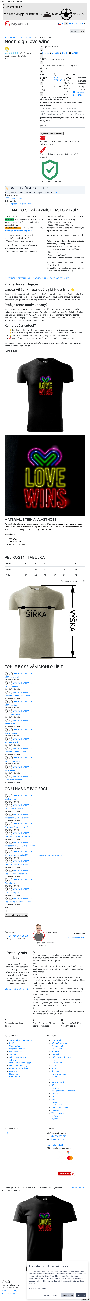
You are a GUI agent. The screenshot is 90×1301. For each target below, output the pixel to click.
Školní (54, 1102)
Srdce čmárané (11, 742)
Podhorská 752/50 (55, 1145)
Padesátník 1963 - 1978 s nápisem (20, 846)
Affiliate (12, 1060)
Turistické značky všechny (16, 864)
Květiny (54, 1077)
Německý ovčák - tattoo (15, 751)
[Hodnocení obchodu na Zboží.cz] (66, 1173)
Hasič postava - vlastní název (18, 902)
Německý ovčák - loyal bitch (17, 695)
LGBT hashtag (11, 705)
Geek (53, 1065)
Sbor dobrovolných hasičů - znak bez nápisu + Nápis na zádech (33, 855)
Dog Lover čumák (12, 714)
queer (12, 198)
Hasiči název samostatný (16, 874)
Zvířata (54, 1116)
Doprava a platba (17, 1049)
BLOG (11, 1043)
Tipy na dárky (57, 1040)
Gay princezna (11, 733)
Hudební (55, 1071)
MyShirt (54, 1119)
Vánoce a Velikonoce (60, 1107)
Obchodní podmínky (18, 1065)
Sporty (54, 1099)
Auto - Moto (56, 1049)
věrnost (19, 198)
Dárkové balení (16, 1051)
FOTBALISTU (78, 14)
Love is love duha (12, 761)
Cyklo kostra (10, 883)
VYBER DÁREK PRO (12, 7)
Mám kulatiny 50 (12, 892)
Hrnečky (55, 1051)
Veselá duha (10, 723)
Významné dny (58, 1113)
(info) (55, 192)
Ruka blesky (10, 770)
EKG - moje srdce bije (61, 1057)
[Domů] (6, 37)
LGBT (7, 198)
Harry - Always (11, 686)
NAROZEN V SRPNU (33, 14)
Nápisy (54, 1085)
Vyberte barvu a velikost (52, 134)
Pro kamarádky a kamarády (63, 1091)
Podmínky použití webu (19, 1068)
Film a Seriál (56, 1063)
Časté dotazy (15, 1046)
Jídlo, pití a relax (58, 1074)
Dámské (55, 53)
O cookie (13, 1071)
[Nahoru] (0, 1296)
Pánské (45, 53)
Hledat (74, 31)
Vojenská (55, 1110)
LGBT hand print (12, 677)
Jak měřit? (14, 1054)
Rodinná (55, 1093)
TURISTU (55, 14)
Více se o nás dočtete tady (17, 989)
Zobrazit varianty (9, 1290)
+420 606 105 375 (58, 1136)
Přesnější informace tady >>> (18, 230)
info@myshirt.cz (78, 937)
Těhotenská (56, 1105)
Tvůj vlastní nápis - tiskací (16, 827)
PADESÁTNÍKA (13, 14)
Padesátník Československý (17, 818)
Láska (12, 37)
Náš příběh (14, 1074)
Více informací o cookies (38, 1288)
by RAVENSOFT (78, 1187)
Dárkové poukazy (59, 1043)
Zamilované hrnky (25, 204)
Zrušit (81, 31)
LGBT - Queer (25, 37)
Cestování (55, 1054)
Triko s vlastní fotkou (14, 808)
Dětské (65, 53)
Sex (53, 1096)
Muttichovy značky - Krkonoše (18, 836)
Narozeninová (57, 1082)
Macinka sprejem (12, 799)
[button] (60, 23)
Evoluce (54, 1060)
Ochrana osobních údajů (20, 1063)
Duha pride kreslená (13, 779)
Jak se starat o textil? (18, 1057)
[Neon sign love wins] (45, 395)
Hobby (54, 1068)
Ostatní (74, 53)
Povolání (55, 1088)
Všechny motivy (58, 1046)
